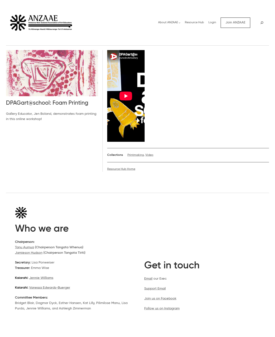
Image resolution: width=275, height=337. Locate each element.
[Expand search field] (262, 22)
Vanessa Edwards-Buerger (49, 287)
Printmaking (135, 155)
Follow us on (154, 308)
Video (149, 155)
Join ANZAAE (235, 22)
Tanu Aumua (24, 247)
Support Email (155, 288)
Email (148, 278)
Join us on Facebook (160, 298)
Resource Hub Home (121, 169)
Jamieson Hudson (28, 252)
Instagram (172, 308)
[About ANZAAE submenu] (180, 23)
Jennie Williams (41, 278)
